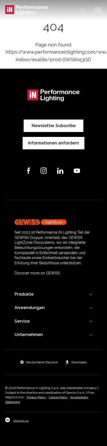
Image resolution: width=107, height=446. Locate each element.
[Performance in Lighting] (29, 10)
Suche (82, 10)
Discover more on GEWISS (37, 273)
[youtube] (77, 171)
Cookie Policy (58, 397)
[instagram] (44, 171)
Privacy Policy (36, 397)
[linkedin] (60, 171)
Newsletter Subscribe (54, 125)
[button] (39, 362)
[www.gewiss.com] (53, 222)
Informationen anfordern (53, 143)
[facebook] (28, 171)
